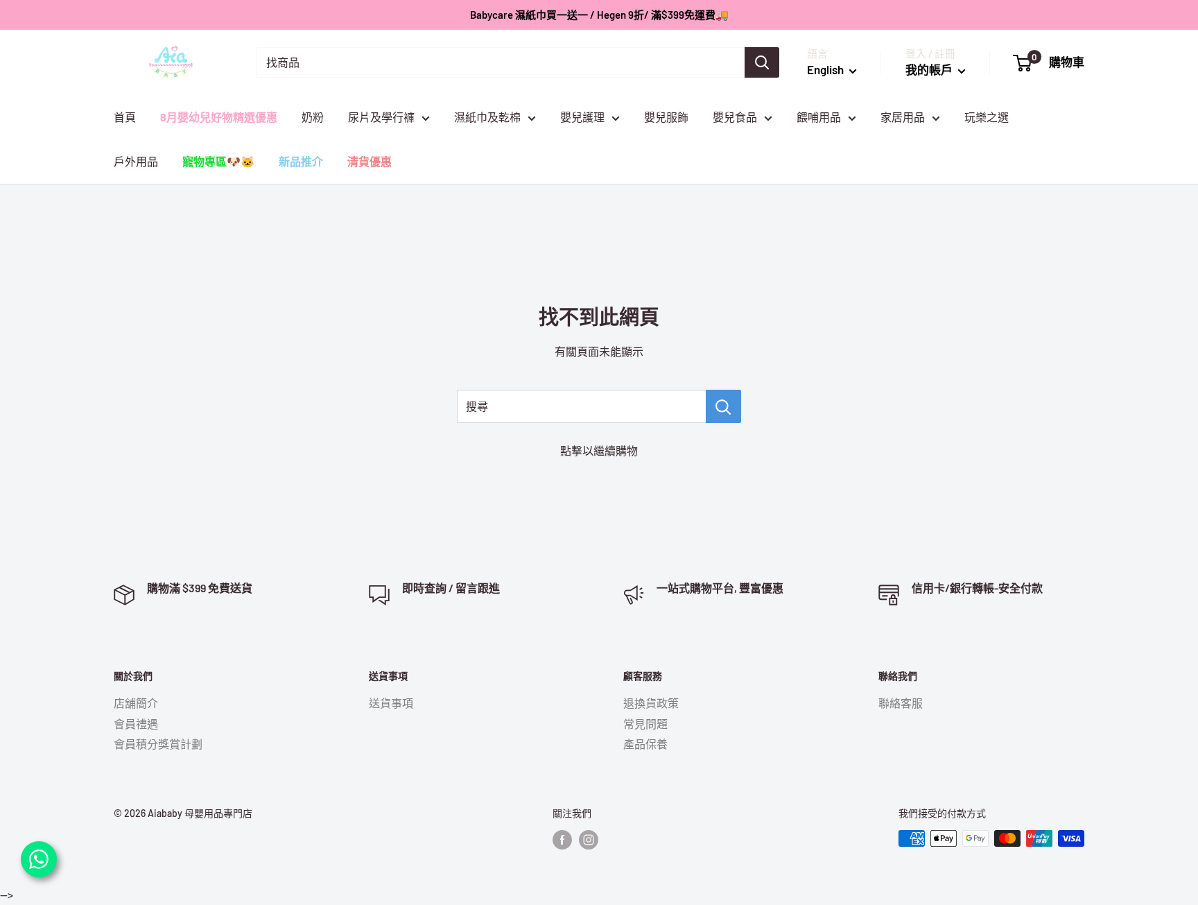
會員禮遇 (136, 723)
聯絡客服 (900, 702)
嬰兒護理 (582, 116)
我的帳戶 (930, 69)
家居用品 (902, 116)
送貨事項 (391, 702)
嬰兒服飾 (666, 116)
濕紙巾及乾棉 (487, 116)
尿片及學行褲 (381, 116)
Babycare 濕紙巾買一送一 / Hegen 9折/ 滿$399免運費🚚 (599, 14)
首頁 (125, 116)
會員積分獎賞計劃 (158, 743)
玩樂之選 (986, 116)
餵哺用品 (819, 116)
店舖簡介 (136, 702)
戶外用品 (136, 161)
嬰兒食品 (735, 116)
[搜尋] (762, 62)
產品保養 (645, 743)
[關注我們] (562, 840)
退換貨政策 (651, 702)
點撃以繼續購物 (599, 450)
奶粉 (313, 116)
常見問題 (645, 723)
